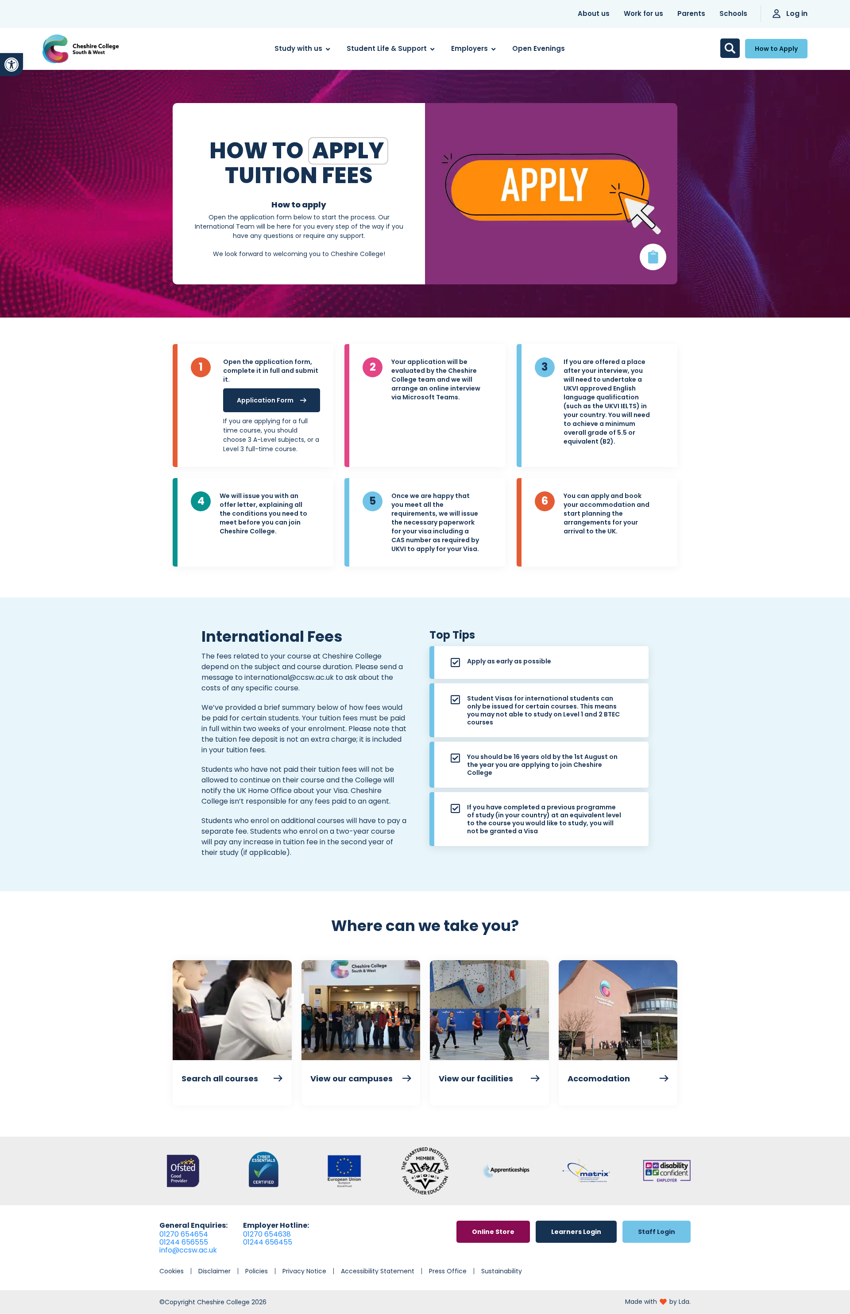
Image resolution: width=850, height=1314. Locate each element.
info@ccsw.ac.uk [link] (188, 1250)
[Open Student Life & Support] (432, 49)
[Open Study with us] (328, 49)
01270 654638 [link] (267, 1234)
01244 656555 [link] (183, 1242)
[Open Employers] (493, 49)
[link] (11, 64)
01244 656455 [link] (267, 1242)
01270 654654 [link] (183, 1234)
